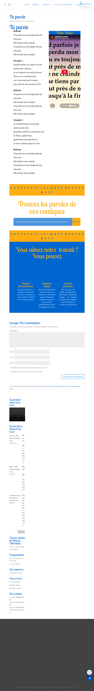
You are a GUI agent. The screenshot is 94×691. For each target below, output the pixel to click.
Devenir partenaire (68, 285)
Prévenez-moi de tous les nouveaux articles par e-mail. (27, 371)
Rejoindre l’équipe (14, 585)
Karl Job (13, 21)
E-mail (11, 357)
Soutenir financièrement (26, 285)
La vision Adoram (32, 636)
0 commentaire (30, 21)
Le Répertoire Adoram (15, 573)
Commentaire (13, 331)
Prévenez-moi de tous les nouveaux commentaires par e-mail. (29, 367)
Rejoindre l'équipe (47, 285)
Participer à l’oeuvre (15, 588)
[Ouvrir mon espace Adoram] (89, 672)
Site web (11, 363)
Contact (34, 672)
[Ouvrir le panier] (89, 678)
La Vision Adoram (14, 564)
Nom (11, 351)
